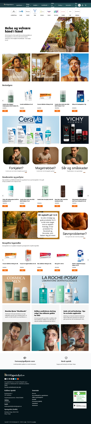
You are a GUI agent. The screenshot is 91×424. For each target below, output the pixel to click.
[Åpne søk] (79, 5)
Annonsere (35, 405)
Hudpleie (35, 5)
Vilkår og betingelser (37, 397)
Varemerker (68, 5)
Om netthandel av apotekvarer (40, 395)
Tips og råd (76, 5)
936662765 (18, 397)
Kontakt (34, 399)
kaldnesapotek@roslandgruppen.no (13, 406)
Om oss (34, 393)
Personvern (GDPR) (37, 401)
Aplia (25, 422)
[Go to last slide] (3, 100)
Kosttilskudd (44, 5)
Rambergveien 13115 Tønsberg (8, 394)
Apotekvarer (19, 5)
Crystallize (34, 422)
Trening (60, 5)
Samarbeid (35, 403)
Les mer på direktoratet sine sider (12, 387)
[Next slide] (88, 100)
